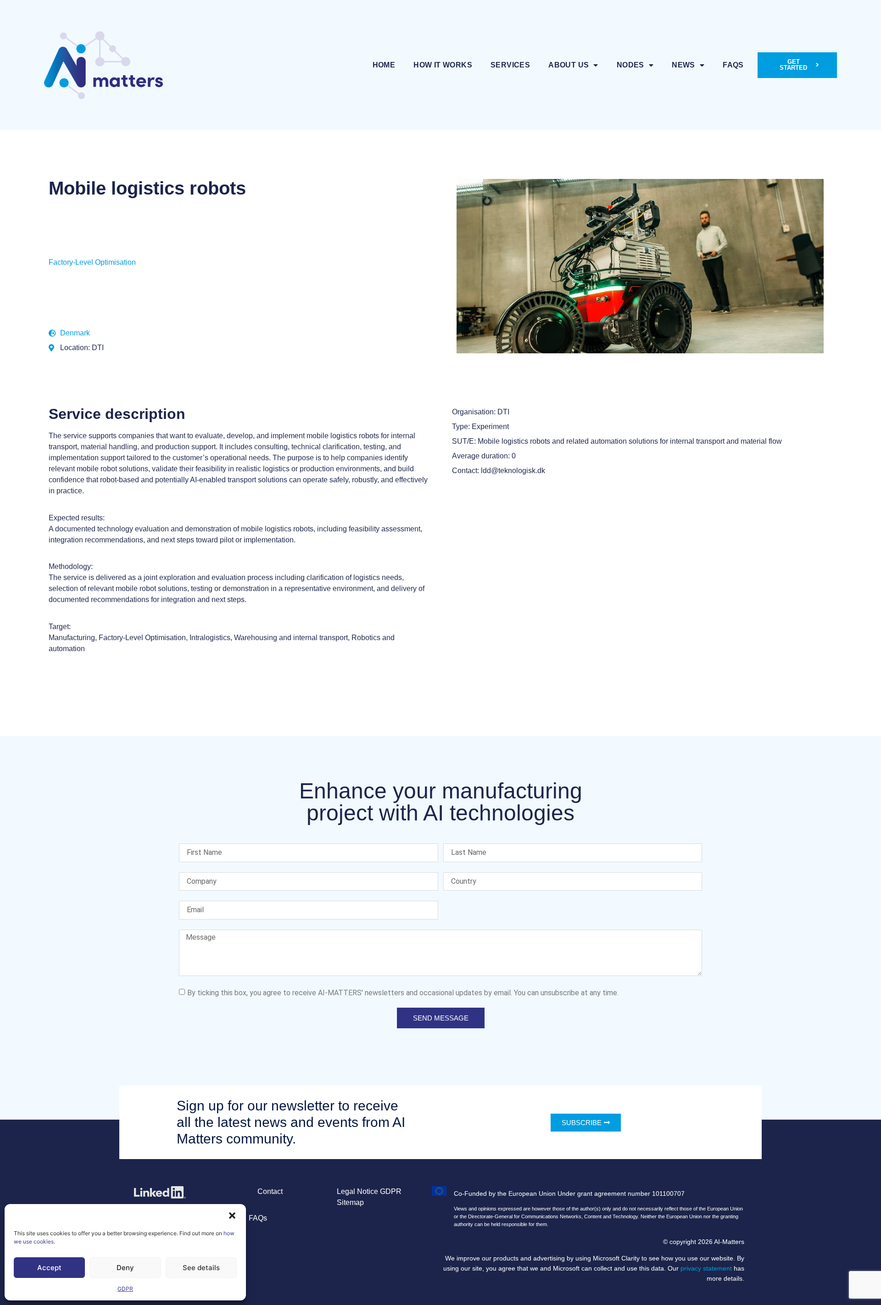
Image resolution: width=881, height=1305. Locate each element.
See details (201, 1267)
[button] (232, 1215)
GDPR (125, 1288)
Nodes (630, 65)
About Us (568, 65)
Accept (49, 1267)
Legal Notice (357, 1191)
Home (384, 65)
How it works (442, 65)
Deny (125, 1267)
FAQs (733, 65)
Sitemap (350, 1202)
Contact (270, 1191)
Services (510, 65)
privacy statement (706, 1268)
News (683, 65)
